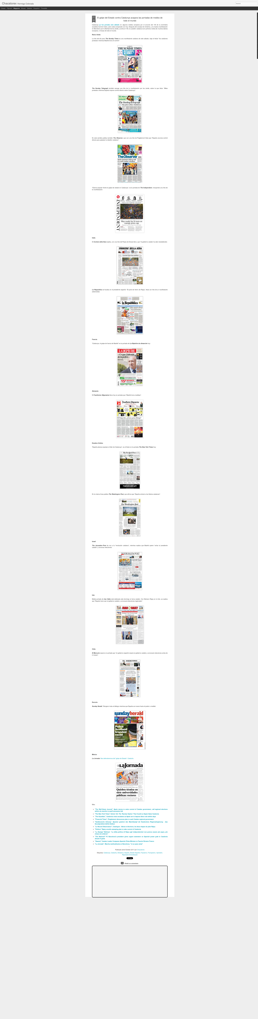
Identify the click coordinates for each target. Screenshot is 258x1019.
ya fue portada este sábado (109, 25)
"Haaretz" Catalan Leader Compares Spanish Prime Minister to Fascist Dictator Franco (124, 841)
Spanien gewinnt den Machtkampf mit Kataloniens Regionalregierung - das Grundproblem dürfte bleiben (131, 823)
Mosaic (23, 8)
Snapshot (36, 8)
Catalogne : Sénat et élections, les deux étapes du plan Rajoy (134, 827)
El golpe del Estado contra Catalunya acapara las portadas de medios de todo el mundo (129, 19)
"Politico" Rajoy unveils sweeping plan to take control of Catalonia (118, 829)
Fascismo (144, 853)
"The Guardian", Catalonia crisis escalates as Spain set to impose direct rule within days (125, 816)
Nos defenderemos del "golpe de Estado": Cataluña (117, 758)
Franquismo (152, 853)
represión (159, 853)
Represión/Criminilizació (129, 855)
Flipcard (9, 8)
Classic (3, 8)
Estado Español (135, 853)
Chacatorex (141, 850)
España (126, 853)
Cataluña (114, 853)
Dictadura (121, 853)
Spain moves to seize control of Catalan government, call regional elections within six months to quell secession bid (131, 810)
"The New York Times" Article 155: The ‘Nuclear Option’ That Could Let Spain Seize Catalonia (127, 814)
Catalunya (107, 853)
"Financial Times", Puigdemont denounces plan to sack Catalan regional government (124, 819)
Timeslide (44, 8)
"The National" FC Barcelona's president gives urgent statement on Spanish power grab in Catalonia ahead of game (131, 838)
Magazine (17, 8)
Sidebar (29, 8)
